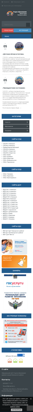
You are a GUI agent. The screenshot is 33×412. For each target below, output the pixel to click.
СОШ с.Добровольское (9, 160)
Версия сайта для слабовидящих (13, 5)
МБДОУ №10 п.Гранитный (10, 208)
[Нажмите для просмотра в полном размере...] (19, 46)
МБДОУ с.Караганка (9, 215)
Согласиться (16, 410)
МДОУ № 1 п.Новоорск (9, 189)
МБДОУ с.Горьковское (9, 210)
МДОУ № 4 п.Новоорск (9, 195)
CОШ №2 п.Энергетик (9, 153)
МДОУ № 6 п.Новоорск (9, 198)
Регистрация (8, 30)
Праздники (8, 130)
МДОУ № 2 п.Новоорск (9, 191)
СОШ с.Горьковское (8, 162)
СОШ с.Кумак (7, 154)
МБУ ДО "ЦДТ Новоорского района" (13, 231)
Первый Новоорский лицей (11, 147)
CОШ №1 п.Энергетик (9, 151)
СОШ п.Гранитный (8, 158)
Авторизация (23, 30)
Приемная (6, 2)
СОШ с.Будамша (7, 156)
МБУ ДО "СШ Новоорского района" (13, 232)
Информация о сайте (19, 2)
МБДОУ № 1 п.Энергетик (10, 202)
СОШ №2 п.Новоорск (9, 145)
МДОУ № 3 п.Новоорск (9, 193)
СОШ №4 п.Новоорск (9, 149)
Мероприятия (9, 126)
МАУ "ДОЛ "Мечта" (8, 234)
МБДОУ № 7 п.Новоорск (10, 200)
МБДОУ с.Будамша (8, 217)
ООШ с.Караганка (8, 176)
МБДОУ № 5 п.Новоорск (10, 197)
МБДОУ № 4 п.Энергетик (10, 206)
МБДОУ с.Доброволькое (10, 211)
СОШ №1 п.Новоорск (9, 143)
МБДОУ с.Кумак (7, 213)
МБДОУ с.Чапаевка (8, 219)
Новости (7, 122)
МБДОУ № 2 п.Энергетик (10, 204)
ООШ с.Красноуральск (9, 177)
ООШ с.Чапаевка (8, 174)
